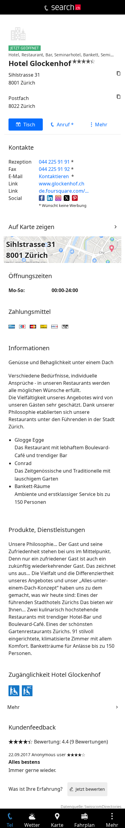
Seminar (109, 55)
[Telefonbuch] (46, 8)
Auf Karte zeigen (31, 227)
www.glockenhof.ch (61, 183)
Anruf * (65, 124)
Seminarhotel (67, 55)
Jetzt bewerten (90, 789)
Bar (49, 55)
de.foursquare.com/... (64, 191)
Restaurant (32, 55)
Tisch (29, 124)
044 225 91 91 (54, 161)
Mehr (101, 124)
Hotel (13, 55)
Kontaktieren (54, 176)
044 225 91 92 (54, 169)
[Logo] (66, 7)
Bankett (90, 55)
